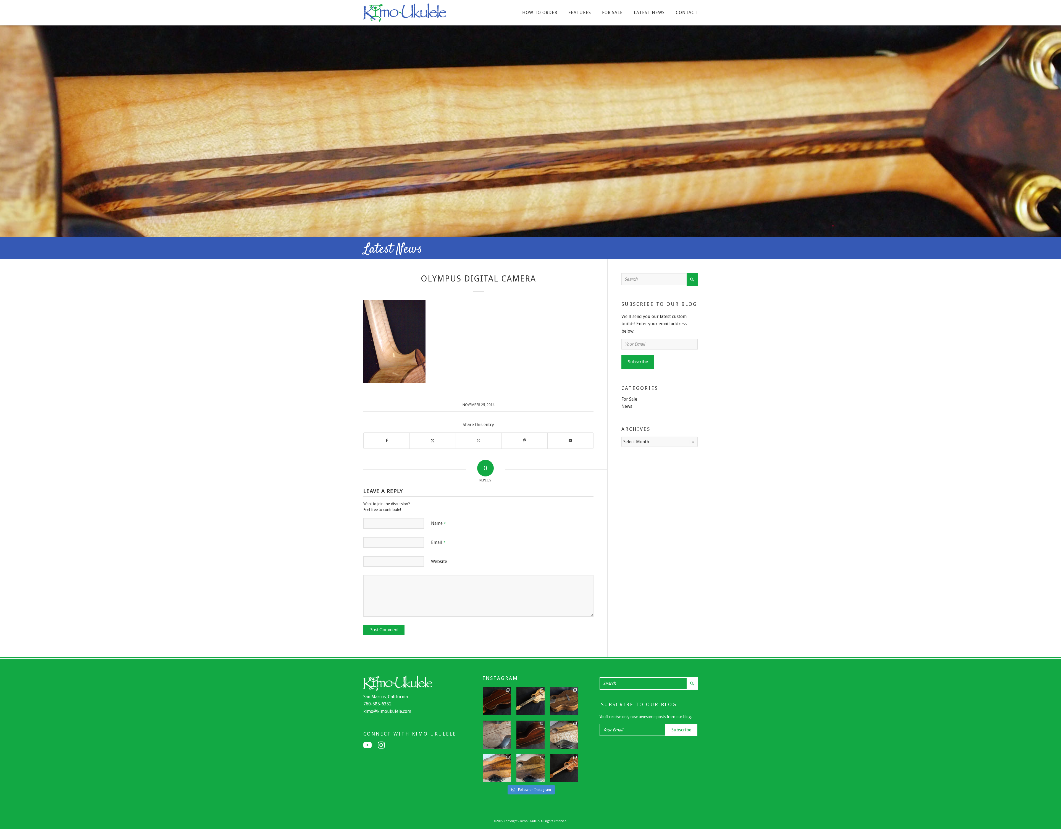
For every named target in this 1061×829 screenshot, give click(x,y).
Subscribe (638, 361)
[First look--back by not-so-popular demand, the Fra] (564, 735)
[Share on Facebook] (386, 440)
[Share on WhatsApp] (478, 440)
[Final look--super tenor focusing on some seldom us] (564, 701)
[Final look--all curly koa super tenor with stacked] (564, 768)
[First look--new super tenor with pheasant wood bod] (530, 768)
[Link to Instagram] (381, 745)
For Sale (629, 399)
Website (439, 561)
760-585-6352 (377, 704)
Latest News (392, 249)
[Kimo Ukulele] (404, 14)
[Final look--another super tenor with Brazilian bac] (497, 701)
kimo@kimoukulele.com (387, 711)
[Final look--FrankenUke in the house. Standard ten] (530, 701)
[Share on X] (432, 440)
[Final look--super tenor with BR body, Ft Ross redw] (530, 735)
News (626, 406)
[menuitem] (540, 12)
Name (438, 523)
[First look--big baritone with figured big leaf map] (497, 735)
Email (438, 542)
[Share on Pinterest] (524, 440)
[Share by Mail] (570, 440)
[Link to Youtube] (367, 745)
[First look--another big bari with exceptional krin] (497, 768)
